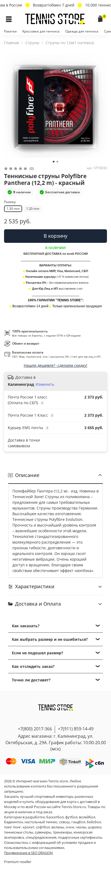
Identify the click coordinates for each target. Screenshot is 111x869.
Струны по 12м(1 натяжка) (70, 42)
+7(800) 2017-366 (35, 729)
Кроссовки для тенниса (41, 31)
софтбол (43, 827)
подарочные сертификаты (80, 837)
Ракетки (10, 31)
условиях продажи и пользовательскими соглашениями (50, 845)
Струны (32, 42)
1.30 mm (13, 208)
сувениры (43, 832)
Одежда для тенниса (81, 31)
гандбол (78, 822)
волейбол (87, 817)
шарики (94, 827)
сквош (64, 822)
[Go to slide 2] (57, 161)
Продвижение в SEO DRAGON (28, 853)
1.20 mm (32, 208)
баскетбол (55, 817)
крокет (28, 827)
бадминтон (13, 822)
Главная (11, 42)
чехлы (81, 827)
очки (70, 827)
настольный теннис (41, 822)
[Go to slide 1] (53, 161)
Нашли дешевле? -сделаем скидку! (55, 365)
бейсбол (94, 822)
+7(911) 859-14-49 (75, 729)
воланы (57, 827)
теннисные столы (18, 832)
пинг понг (12, 827)
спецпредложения (41, 837)
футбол (71, 817)
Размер (10, 202)
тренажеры (62, 832)
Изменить (45, 384)
